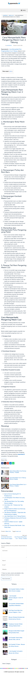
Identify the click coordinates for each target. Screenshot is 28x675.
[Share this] (2, 463)
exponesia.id (21, 454)
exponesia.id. (11, 672)
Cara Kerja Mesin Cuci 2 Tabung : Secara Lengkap (18, 478)
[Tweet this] (5, 463)
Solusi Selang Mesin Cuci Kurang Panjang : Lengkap (18, 471)
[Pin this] (8, 463)
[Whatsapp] (13, 463)
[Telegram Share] (10, 463)
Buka (11, 71)
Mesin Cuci (8, 531)
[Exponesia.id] (14, 3)
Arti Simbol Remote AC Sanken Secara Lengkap (6, 537)
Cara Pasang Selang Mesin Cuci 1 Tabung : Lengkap (18, 485)
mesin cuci (18, 531)
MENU (24, 10)
